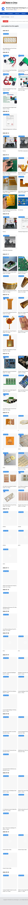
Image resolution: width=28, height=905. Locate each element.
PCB (4, 650)
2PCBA (19, 526)
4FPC (19, 545)
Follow (6, 21)
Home (4, 13)
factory (4, 151)
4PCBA (4, 545)
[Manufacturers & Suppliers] (9, 2)
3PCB (19, 449)
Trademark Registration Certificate (10, 129)
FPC (19, 650)
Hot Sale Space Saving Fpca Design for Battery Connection (14, 210)
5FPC (4, 564)
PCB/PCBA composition (23, 151)
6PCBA (4, 526)
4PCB (4, 467)
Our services (20, 210)
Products (11, 13)
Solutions (23, 13)
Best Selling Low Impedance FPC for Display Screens (13, 191)
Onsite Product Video (7, 849)
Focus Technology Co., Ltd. (16, 899)
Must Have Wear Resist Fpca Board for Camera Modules (14, 172)
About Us (17, 13)
